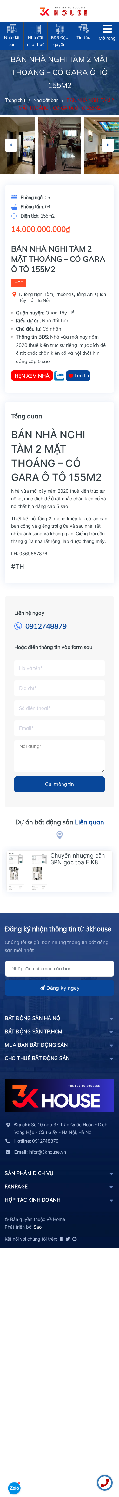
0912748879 (46, 626)
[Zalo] (60, 375)
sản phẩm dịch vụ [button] (29, 1173)
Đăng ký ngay (62, 988)
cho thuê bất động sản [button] (37, 1058)
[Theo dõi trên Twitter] (67, 1239)
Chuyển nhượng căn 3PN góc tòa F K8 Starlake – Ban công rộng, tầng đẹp (77, 866)
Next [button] (108, 145)
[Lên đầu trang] (14, 1470)
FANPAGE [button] (16, 1186)
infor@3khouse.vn (40, 1152)
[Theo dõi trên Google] (73, 1239)
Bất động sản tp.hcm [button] (34, 1031)
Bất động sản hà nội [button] (33, 1018)
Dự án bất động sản (59, 822)
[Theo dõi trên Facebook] (61, 1239)
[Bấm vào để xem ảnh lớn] (59, 145)
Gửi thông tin (59, 784)
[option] (59, 145)
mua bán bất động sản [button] (36, 1045)
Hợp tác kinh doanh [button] (32, 1200)
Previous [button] (11, 145)
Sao (38, 1227)
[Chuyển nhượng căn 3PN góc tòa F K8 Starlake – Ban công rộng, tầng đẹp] (27, 871)
